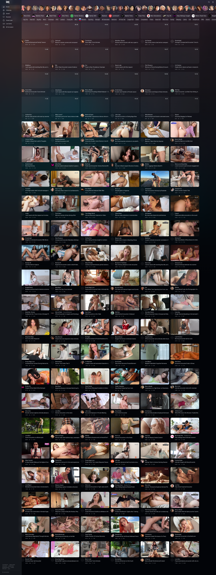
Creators (11, 566)
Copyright (5, 564)
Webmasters (5, 567)
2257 (9, 568)
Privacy (4, 568)
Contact (4, 566)
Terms (12, 567)
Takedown (12, 564)
